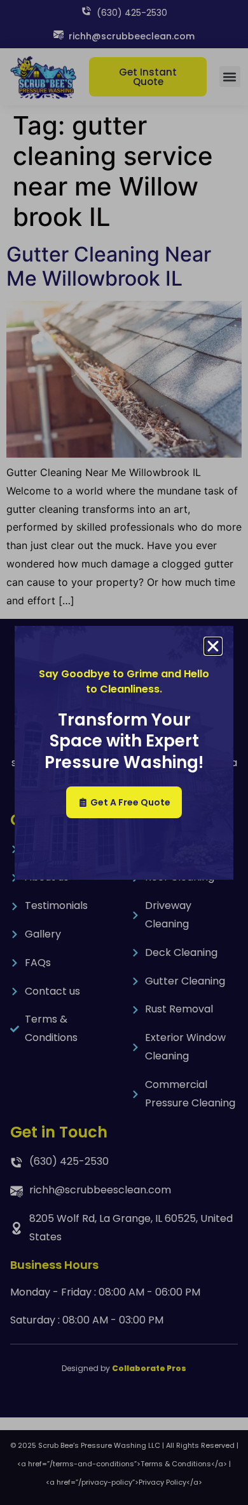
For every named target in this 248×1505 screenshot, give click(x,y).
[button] (213, 646)
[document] (124, 752)
